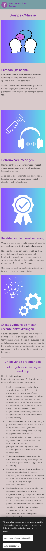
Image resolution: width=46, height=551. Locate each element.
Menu (42, 4)
